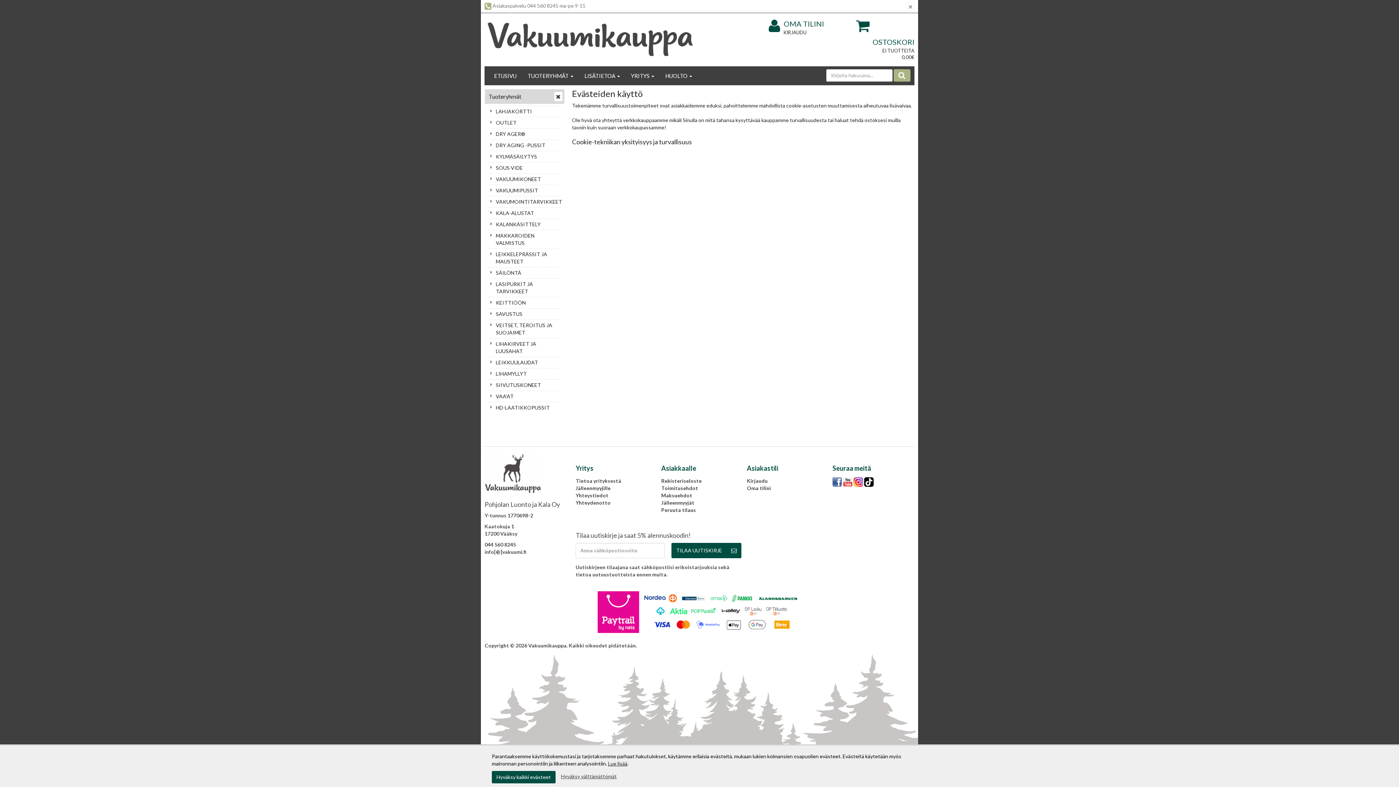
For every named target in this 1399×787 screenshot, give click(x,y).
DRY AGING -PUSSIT (520, 145)
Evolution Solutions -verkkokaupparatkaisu (861, 645)
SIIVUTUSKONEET (518, 385)
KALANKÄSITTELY (518, 224)
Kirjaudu (795, 32)
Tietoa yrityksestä (598, 481)
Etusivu (505, 76)
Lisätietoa (600, 76)
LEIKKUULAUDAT (517, 362)
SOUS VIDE (509, 168)
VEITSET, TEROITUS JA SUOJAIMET (524, 329)
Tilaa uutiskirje (699, 550)
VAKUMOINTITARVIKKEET (528, 202)
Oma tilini (804, 23)
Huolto (677, 76)
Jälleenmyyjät (677, 503)
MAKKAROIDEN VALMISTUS (515, 239)
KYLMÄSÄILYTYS (516, 156)
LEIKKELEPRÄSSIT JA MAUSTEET (521, 258)
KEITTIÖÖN (511, 302)
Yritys (641, 76)
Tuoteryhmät (549, 76)
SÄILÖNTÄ (508, 273)
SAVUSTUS (509, 314)
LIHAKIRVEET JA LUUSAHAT (516, 347)
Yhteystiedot (592, 495)
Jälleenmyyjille (593, 488)
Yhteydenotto (593, 503)
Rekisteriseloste (681, 481)
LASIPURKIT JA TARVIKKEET (514, 287)
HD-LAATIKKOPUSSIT (523, 407)
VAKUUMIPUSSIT (517, 190)
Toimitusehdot (679, 488)
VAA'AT (505, 396)
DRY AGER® (510, 134)
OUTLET (506, 123)
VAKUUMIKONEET (518, 179)
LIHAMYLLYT (511, 374)
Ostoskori (893, 42)
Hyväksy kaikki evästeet (524, 777)
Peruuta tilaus (678, 510)
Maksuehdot (676, 495)
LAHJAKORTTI (514, 111)
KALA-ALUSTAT (515, 213)
